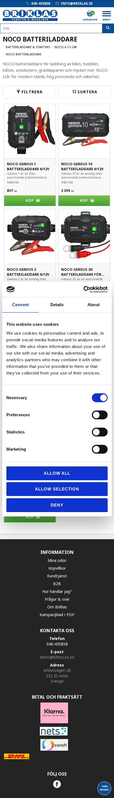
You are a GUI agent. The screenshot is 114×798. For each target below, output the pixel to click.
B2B (57, 583)
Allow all (57, 473)
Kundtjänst (57, 576)
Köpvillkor (57, 568)
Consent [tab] (20, 304)
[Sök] (108, 28)
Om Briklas (57, 607)
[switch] (100, 414)
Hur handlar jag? (57, 591)
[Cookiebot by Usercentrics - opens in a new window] (83, 289)
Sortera (87, 91)
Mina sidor (57, 560)
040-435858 (40, 3)
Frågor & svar (57, 599)
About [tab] (93, 304)
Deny (57, 505)
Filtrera (32, 91)
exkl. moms (104, 787)
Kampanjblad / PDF (57, 614)
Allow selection (57, 489)
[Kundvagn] (89, 13)
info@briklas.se (77, 3)
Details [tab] (57, 304)
